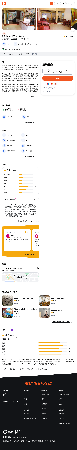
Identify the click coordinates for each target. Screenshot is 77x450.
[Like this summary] (32, 221)
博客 (43, 399)
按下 (60, 399)
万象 (3, 39)
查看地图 (14, 39)
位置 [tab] (20, 54)
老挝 (7, 39)
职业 (60, 404)
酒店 (25, 399)
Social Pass (45, 394)
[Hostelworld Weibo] (4, 394)
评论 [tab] (27, 54)
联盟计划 (61, 418)
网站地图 (41, 441)
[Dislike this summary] (36, 221)
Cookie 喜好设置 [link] (50, 441)
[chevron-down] (16, 337)
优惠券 (23, 441)
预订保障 (44, 404)
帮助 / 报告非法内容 (30, 418)
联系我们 (26, 413)
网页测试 (34, 441)
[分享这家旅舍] (73, 30)
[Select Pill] (51, 3)
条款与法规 (15, 441)
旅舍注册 (61, 413)
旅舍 (4, 33)
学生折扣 (44, 418)
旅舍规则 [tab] (12, 54)
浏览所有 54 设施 (31, 44)
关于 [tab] (3, 54)
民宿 (25, 404)
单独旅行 (44, 413)
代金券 (28, 441)
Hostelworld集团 (64, 394)
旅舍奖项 (44, 409)
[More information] (35, 199)
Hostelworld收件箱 (64, 423)
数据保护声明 (7, 441)
